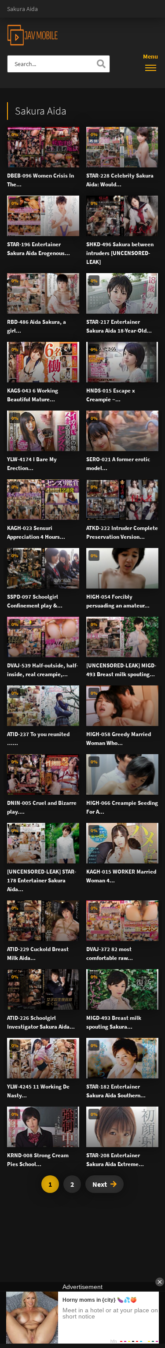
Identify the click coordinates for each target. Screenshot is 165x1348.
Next (99, 1184)
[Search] (101, 64)
